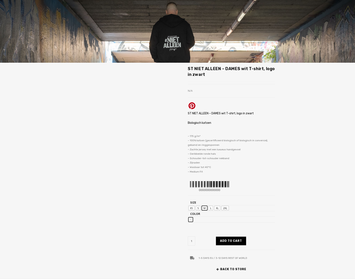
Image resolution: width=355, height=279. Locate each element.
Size (193, 202)
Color (195, 214)
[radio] (191, 208)
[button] (231, 269)
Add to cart (231, 241)
